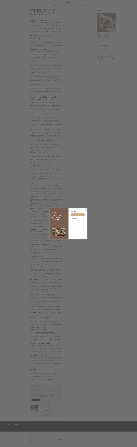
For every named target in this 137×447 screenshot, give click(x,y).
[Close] (86, 209)
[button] (59, 232)
